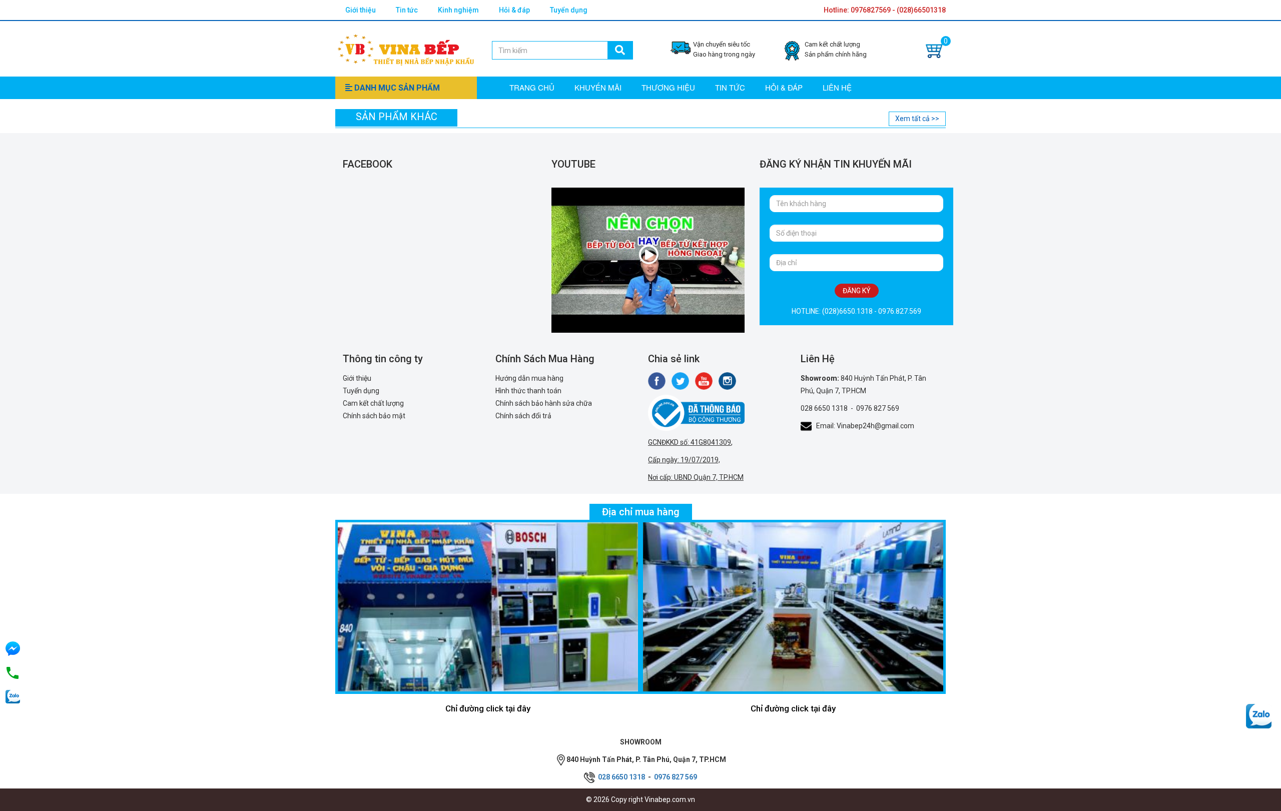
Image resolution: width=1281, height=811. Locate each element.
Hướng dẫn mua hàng (529, 378)
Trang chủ (531, 87)
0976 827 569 (877, 408)
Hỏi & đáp (514, 10)
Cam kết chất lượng (373, 403)
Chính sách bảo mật (374, 416)
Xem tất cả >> (917, 119)
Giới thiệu (360, 10)
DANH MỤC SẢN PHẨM (396, 88)
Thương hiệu (668, 87)
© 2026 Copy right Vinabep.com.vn (640, 799)
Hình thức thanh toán (528, 391)
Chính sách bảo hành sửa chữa (543, 403)
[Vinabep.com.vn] (405, 48)
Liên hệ (837, 87)
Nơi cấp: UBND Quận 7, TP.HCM (696, 477)
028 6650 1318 (824, 408)
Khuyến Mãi (597, 87)
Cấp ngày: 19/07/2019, (684, 460)
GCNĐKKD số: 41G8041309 (689, 442)
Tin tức (407, 10)
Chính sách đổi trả (523, 416)
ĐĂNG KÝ (857, 291)
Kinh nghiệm (458, 10)
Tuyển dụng (568, 10)
